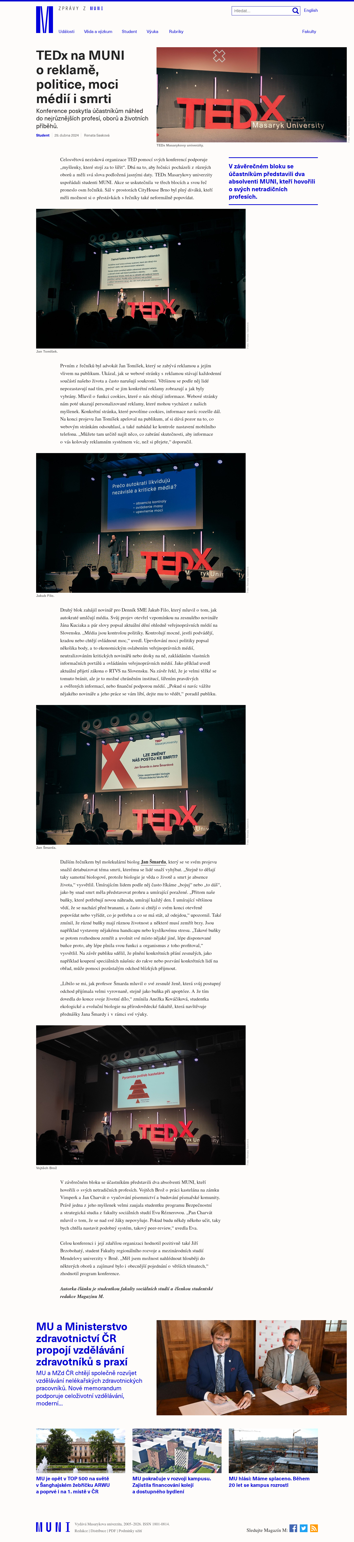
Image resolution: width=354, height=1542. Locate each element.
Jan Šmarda (153, 861)
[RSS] (314, 1528)
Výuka (152, 31)
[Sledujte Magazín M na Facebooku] (293, 1528)
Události (66, 31)
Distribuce (98, 1530)
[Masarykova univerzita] (53, 1528)
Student (129, 31)
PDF (112, 1530)
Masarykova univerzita (104, 1523)
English (311, 10)
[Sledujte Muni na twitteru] (304, 1528)
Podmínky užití (130, 1530)
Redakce (81, 1530)
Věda (98, 31)
